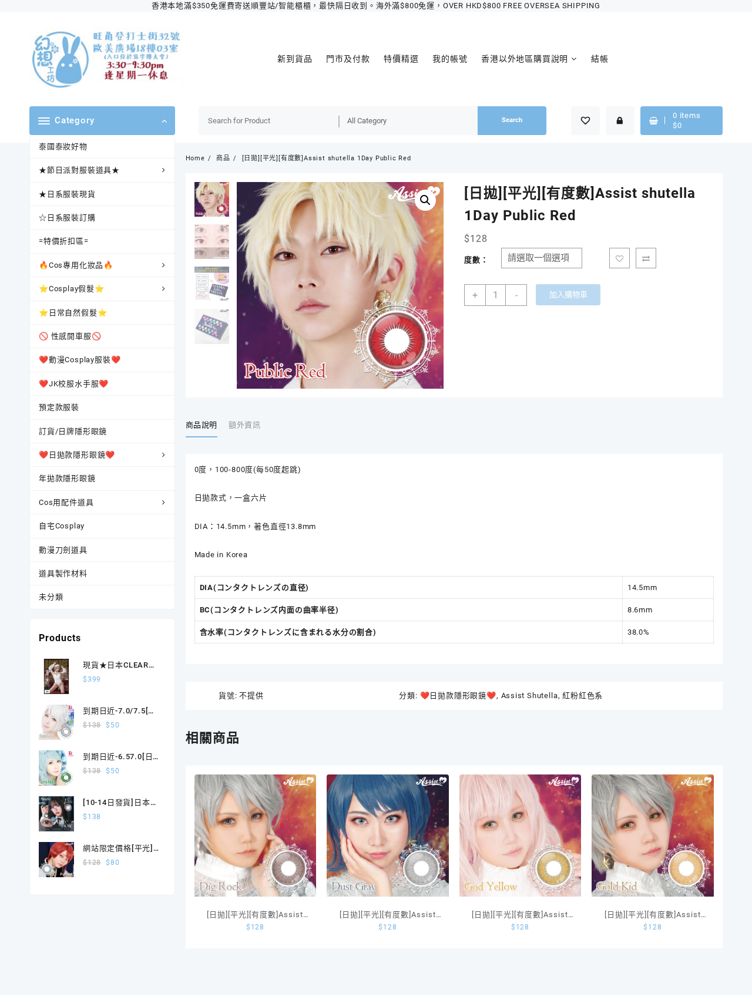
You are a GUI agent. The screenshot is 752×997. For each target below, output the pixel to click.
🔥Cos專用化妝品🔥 (76, 265)
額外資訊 (245, 424)
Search (512, 120)
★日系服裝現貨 (67, 194)
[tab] (206, 425)
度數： (476, 259)
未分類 (51, 596)
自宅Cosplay (62, 525)
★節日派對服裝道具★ (79, 170)
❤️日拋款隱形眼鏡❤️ (77, 454)
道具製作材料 (63, 573)
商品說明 (202, 424)
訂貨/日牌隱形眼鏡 (73, 431)
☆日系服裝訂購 (67, 217)
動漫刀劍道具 (63, 549)
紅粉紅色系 (582, 695)
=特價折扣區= (64, 241)
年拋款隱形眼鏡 (67, 478)
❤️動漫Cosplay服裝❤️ (79, 359)
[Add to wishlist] (619, 258)
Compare (646, 258)
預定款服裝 (59, 407)
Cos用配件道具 (66, 502)
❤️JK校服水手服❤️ (74, 383)
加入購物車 (568, 294)
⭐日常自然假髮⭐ (73, 312)
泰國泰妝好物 (63, 146)
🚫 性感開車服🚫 (70, 336)
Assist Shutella (529, 695)
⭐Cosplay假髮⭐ (72, 288)
